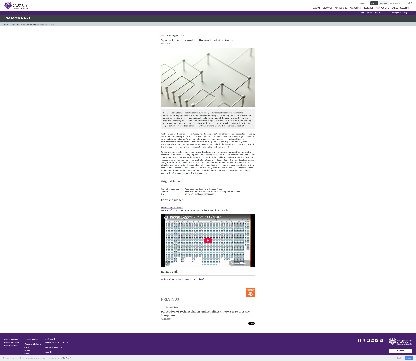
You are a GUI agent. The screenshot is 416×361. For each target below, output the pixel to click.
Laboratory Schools (11, 345)
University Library (11, 339)
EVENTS (370, 13)
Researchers (383, 3)
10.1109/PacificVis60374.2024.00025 (199, 194)
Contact (27, 350)
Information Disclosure (32, 344)
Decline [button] (399, 358)
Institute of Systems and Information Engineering (181, 279)
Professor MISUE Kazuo (171, 207)
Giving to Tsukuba (399, 13)
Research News (15, 24)
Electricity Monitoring (53, 347)
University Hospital (11, 342)
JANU (47, 352)
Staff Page (49, 339)
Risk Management (381, 13)
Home (6, 24)
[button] (71, 358)
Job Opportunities (30, 339)
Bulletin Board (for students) (56, 342)
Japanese (362, 3)
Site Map (27, 353)
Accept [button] (408, 358)
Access (26, 347)
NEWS (362, 13)
